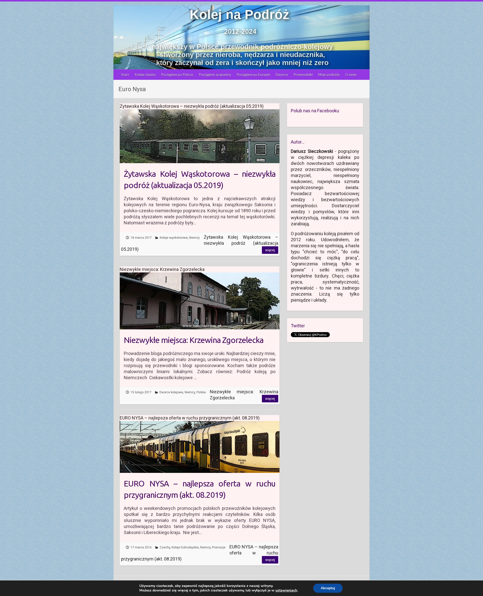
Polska (201, 392)
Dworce (282, 74)
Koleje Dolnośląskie (185, 547)
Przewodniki (303, 74)
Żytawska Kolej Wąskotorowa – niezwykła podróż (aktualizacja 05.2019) (199, 179)
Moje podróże (329, 74)
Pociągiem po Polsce (177, 74)
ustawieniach (286, 590)
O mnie (350, 74)
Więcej (270, 250)
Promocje (218, 547)
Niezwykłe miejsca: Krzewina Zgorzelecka (193, 339)
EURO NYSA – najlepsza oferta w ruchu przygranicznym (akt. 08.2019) (199, 489)
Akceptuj (328, 588)
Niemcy (194, 237)
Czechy (165, 547)
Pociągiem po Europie (253, 74)
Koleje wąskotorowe (174, 237)
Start (125, 74)
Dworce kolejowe (171, 392)
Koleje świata (145, 74)
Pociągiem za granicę (215, 74)
